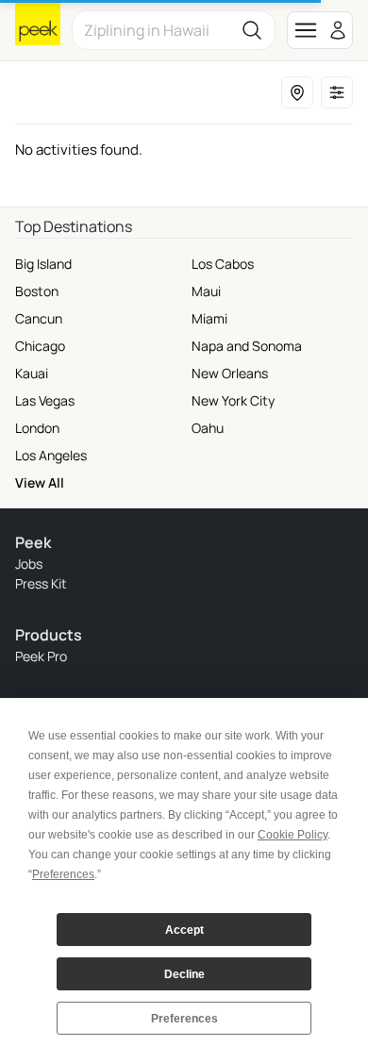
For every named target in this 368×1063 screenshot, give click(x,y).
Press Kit (41, 583)
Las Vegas (45, 400)
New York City (233, 400)
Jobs (28, 564)
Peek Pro (41, 656)
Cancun (38, 318)
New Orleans (230, 373)
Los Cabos (223, 264)
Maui (206, 291)
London (37, 428)
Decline (184, 974)
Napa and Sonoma (247, 346)
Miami (209, 318)
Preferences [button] (63, 874)
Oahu (208, 428)
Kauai (31, 373)
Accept (184, 930)
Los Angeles (51, 455)
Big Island (43, 264)
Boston (37, 291)
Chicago (40, 346)
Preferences (184, 1018)
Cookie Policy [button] (292, 834)
